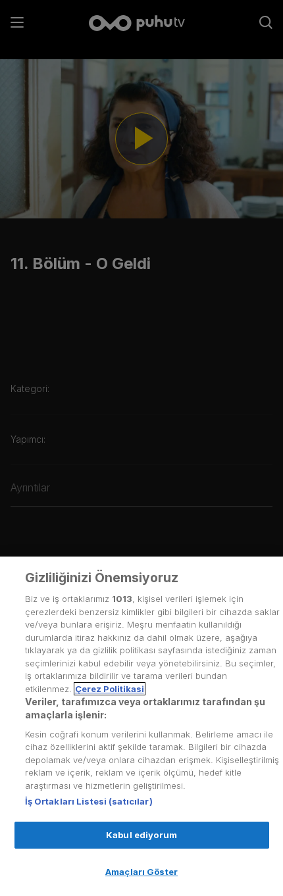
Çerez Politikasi (109, 689)
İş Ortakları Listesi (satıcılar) (89, 801)
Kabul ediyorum (141, 835)
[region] (141, 726)
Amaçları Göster (141, 871)
